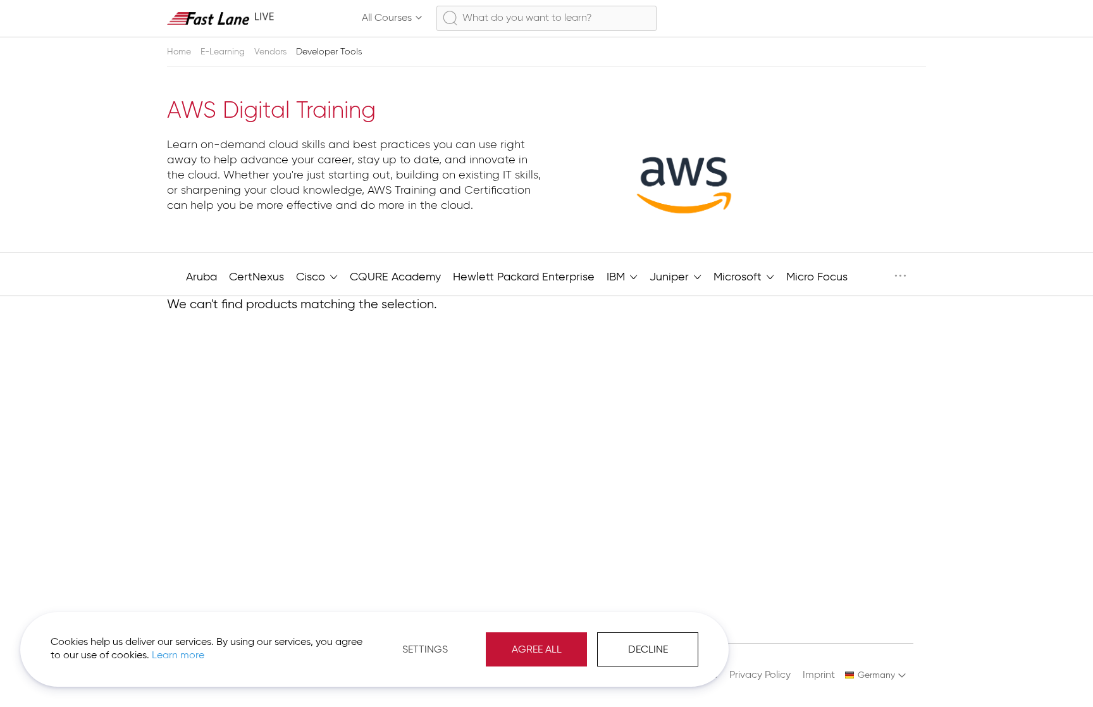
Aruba (201, 277)
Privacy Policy (760, 675)
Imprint (819, 675)
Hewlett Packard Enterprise (524, 277)
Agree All (537, 650)
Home (180, 51)
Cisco (312, 277)
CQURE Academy (395, 277)
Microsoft (739, 277)
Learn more (178, 656)
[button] (875, 675)
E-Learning (224, 51)
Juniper (671, 277)
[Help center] (859, 18)
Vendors (271, 51)
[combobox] (546, 18)
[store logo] (221, 18)
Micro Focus (817, 277)
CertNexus (256, 277)
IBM (617, 277)
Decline (648, 650)
